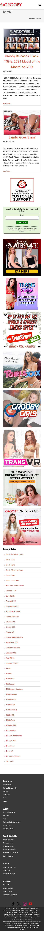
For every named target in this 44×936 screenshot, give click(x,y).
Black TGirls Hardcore (14, 570)
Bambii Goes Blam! (22, 137)
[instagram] (24, 904)
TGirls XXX (10, 715)
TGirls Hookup (11, 710)
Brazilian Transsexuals (15, 586)
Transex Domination (14, 736)
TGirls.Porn (10, 720)
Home (31, 19)
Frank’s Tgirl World (13, 611)
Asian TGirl (10, 560)
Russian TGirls (11, 663)
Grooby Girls (11, 627)
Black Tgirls (10, 565)
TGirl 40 (9, 674)
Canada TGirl (11, 591)
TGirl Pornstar (11, 694)
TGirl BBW (10, 679)
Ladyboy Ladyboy (13, 648)
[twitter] (19, 904)
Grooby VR (10, 632)
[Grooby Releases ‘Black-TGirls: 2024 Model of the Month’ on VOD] (22, 41)
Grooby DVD (10, 622)
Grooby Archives (12, 617)
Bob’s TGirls (10, 575)
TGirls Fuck (10, 705)
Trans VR (9, 751)
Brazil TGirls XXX (12, 580)
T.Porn (8, 668)
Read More (6, 103)
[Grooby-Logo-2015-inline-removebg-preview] (11, 4)
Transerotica (11, 731)
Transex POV (11, 741)
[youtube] (30, 904)
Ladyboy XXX (11, 653)
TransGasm (10, 746)
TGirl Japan (10, 684)
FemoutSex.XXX (12, 606)
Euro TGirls (10, 596)
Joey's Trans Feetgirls (14, 637)
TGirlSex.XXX (11, 725)
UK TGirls (9, 761)
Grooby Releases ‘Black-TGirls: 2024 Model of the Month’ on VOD (22, 61)
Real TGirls (10, 658)
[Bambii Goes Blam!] (22, 122)
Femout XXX (11, 601)
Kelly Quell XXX (12, 643)
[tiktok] (13, 904)
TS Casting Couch (13, 756)
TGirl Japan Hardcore (14, 689)
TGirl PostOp (11, 699)
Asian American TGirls (14, 555)
